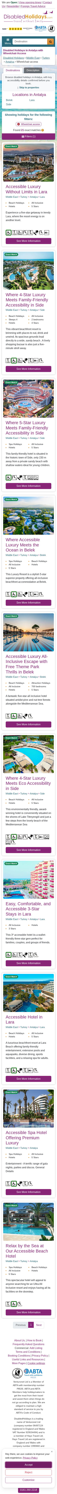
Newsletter (13, 6)
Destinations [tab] (13, 70)
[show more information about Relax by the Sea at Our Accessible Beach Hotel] (28, 1221)
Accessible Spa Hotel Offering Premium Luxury (26, 1137)
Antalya (10, 61)
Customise (28, 1480)
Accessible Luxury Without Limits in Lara (26, 189)
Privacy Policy (30, 1457)
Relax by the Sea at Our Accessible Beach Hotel (27, 1251)
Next (38, 1325)
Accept (28, 1464)
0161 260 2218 (28, 1489)
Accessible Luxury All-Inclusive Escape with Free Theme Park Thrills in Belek (27, 664)
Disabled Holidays (13, 58)
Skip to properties (29, 87)
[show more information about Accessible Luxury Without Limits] (28, 162)
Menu (8, 43)
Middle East (33, 58)
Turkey (46, 58)
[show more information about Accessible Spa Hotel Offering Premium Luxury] (28, 1108)
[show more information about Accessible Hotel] (28, 992)
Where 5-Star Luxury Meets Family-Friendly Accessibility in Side (27, 427)
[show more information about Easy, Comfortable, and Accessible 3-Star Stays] (28, 879)
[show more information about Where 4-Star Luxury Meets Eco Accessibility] (28, 754)
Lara (32, 100)
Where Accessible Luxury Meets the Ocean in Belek (23, 544)
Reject (28, 1472)
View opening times (30, 2)
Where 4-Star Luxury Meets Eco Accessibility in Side (28, 783)
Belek (9, 100)
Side (8, 104)
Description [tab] (33, 70)
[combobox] (30, 42)
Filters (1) (29, 136)
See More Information (28, 241)
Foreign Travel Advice (33, 6)
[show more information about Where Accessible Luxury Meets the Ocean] (28, 515)
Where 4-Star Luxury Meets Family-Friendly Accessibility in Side (27, 299)
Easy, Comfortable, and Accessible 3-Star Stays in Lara (28, 909)
